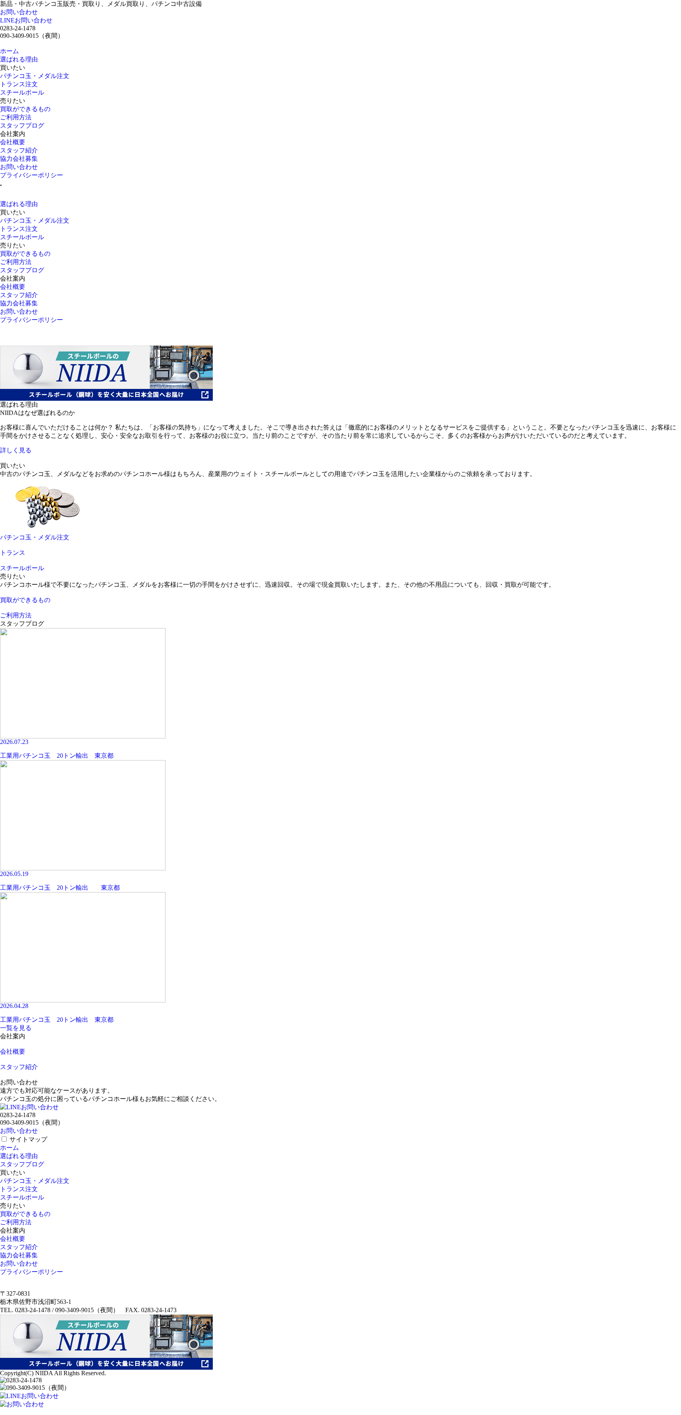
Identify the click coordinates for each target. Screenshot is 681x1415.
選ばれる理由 (19, 59)
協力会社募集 (19, 158)
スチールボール (22, 92)
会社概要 (12, 142)
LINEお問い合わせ (26, 20)
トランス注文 (19, 84)
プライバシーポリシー (31, 175)
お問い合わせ (19, 12)
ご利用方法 (16, 117)
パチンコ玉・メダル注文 (34, 76)
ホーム (9, 51)
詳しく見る (16, 450)
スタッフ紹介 (19, 150)
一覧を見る (16, 1028)
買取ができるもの (25, 109)
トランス (12, 552)
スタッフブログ (22, 125)
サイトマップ (28, 1139)
